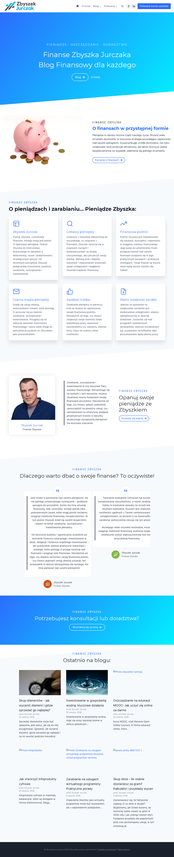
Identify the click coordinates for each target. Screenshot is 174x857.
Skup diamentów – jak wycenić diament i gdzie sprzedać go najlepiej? (36, 705)
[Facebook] (128, 6)
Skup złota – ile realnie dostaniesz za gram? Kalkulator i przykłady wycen (133, 783)
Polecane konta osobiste (154, 6)
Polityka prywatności (107, 849)
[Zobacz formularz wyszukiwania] (122, 6)
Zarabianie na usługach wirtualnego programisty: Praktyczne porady (83, 784)
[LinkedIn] (134, 6)
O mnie (86, 6)
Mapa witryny (124, 849)
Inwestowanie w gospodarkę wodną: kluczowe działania (86, 703)
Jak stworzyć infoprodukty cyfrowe (37, 781)
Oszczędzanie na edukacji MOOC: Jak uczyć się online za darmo (133, 705)
